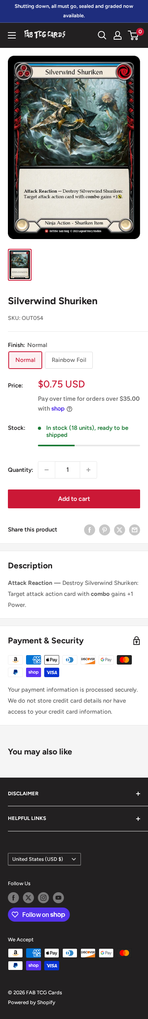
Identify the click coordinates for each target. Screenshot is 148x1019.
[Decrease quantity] (46, 470)
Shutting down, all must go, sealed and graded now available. (74, 10)
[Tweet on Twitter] (119, 529)
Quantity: (20, 469)
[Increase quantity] (88, 470)
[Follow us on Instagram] (43, 897)
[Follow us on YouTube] (58, 897)
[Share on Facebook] (89, 529)
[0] (134, 35)
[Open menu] (12, 35)
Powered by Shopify (31, 1002)
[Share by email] (134, 529)
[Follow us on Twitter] (28, 897)
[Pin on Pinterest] (104, 529)
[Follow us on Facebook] (13, 897)
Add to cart (74, 498)
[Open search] (102, 35)
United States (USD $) (37, 859)
